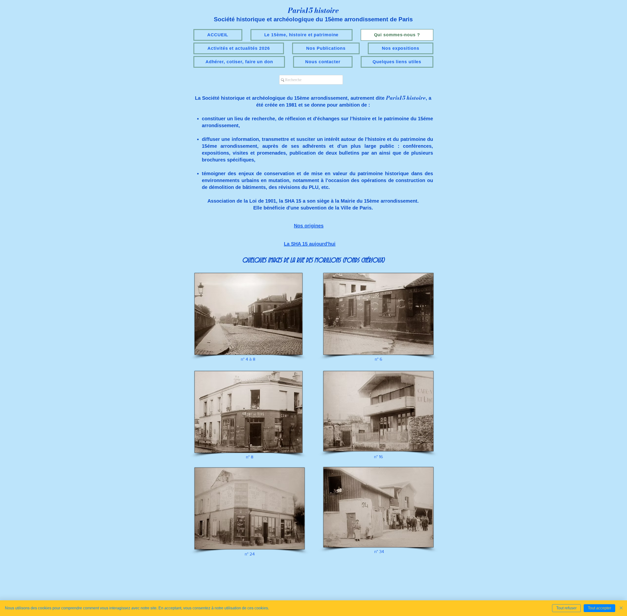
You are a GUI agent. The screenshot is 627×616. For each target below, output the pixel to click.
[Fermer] (621, 608)
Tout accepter (599, 608)
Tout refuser (566, 608)
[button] (238, 48)
